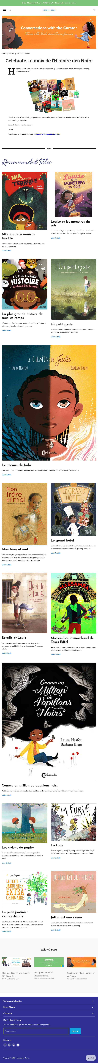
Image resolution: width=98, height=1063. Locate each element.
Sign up (75, 1031)
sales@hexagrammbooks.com (48, 134)
